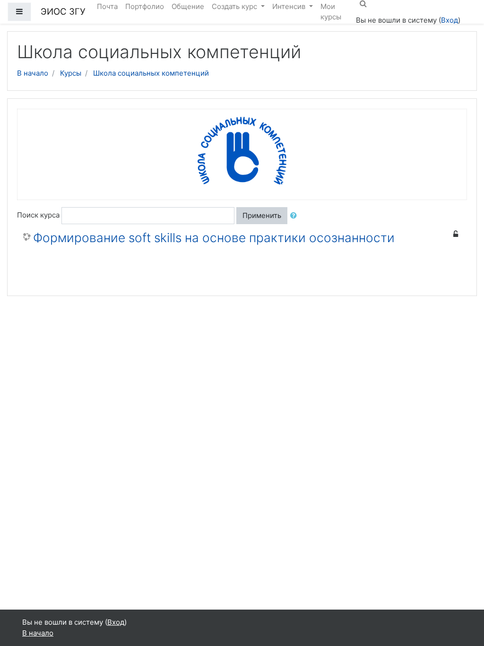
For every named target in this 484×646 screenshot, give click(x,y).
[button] (295, 216)
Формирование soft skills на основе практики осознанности (214, 237)
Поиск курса (38, 214)
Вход (449, 20)
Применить (261, 215)
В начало (32, 73)
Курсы (70, 73)
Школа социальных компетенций (151, 73)
